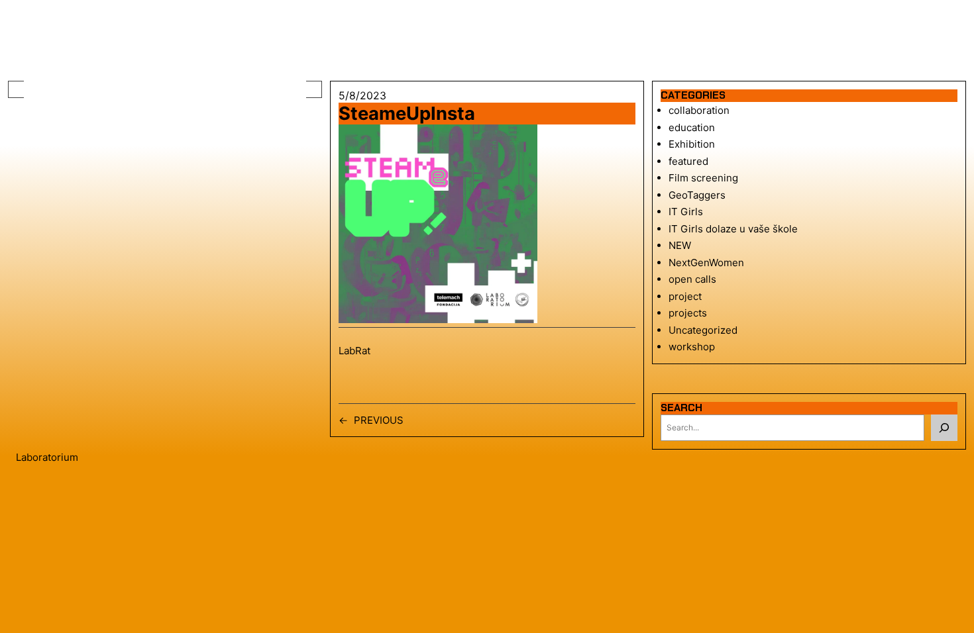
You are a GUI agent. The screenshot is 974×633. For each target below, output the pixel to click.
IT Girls (686, 211)
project (685, 296)
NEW (680, 245)
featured (688, 161)
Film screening (703, 177)
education (692, 127)
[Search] (944, 427)
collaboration (699, 110)
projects (688, 313)
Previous (379, 420)
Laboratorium (47, 457)
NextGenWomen (706, 262)
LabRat (354, 350)
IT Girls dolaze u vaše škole (733, 228)
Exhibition (692, 144)
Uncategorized (703, 330)
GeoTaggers (697, 195)
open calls (692, 279)
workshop (692, 346)
